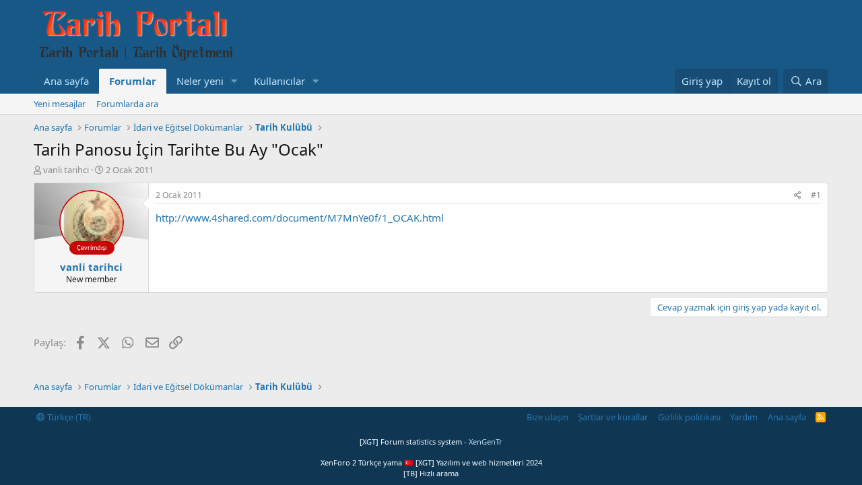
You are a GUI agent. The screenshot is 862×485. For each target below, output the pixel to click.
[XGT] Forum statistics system (431, 442)
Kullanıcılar (279, 81)
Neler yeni (200, 81)
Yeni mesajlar (60, 104)
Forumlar (132, 81)
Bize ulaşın (547, 417)
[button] (234, 81)
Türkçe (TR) (68, 417)
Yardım (744, 417)
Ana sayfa (66, 81)
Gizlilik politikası (689, 417)
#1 (816, 195)
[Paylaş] (797, 195)
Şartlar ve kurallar (613, 417)
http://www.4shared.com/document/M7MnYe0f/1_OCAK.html (300, 217)
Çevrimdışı (91, 247)
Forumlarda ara (127, 104)
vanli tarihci (66, 170)
